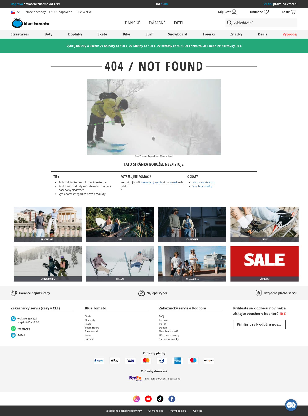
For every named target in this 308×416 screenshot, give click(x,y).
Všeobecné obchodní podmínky (124, 410)
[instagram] (136, 398)
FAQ (161, 316)
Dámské (157, 23)
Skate (102, 34)
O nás (88, 316)
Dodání (163, 327)
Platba (162, 324)
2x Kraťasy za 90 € (170, 46)
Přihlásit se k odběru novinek (261, 324)
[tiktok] (160, 398)
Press (88, 335)
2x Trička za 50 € (196, 46)
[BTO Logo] (57, 23)
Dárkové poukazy (169, 335)
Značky (236, 34)
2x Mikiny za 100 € (142, 46)
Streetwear (20, 34)
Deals (262, 34)
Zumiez (89, 339)
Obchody (90, 320)
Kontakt (163, 320)
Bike (126, 34)
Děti (178, 23)
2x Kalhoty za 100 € (113, 46)
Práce (88, 324)
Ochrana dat (155, 410)
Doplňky (75, 34)
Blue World (83, 12)
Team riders (92, 327)
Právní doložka (178, 410)
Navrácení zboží (168, 331)
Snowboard (177, 34)
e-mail (173, 182)
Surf (149, 34)
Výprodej (290, 34)
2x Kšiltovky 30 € (229, 46)
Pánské (132, 23)
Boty (48, 34)
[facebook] (171, 398)
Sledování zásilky (169, 339)
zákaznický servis (151, 182)
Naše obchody (36, 12)
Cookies (197, 410)
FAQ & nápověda (60, 12)
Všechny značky (202, 186)
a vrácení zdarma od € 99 (35, 4)
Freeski (209, 34)
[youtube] (148, 398)
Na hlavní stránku (204, 182)
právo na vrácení (280, 4)
